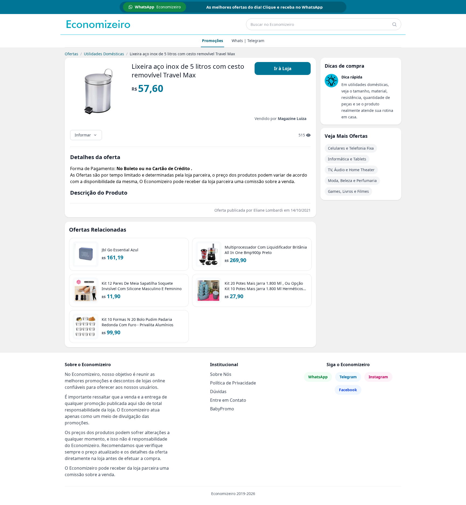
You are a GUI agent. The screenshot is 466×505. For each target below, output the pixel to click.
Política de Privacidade (233, 383)
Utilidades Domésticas (104, 53)
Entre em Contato (228, 400)
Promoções (212, 40)
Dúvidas (218, 391)
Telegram (348, 376)
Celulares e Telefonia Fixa (351, 148)
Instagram (378, 376)
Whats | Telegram (248, 40)
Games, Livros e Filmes (348, 191)
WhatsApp (318, 376)
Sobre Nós (220, 374)
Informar (83, 135)
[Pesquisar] (394, 24)
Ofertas (71, 53)
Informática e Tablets (347, 159)
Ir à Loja (283, 68)
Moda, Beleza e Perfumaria (352, 180)
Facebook (348, 389)
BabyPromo (222, 409)
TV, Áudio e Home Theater (351, 169)
